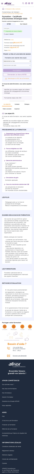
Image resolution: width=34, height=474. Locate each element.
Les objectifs (7, 104)
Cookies (4, 463)
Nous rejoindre (6, 405)
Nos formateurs (7, 393)
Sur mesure (23, 24)
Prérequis (26, 104)
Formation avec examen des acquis (16, 58)
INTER (9, 24)
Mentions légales (7, 455)
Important (17, 109)
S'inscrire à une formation (10, 420)
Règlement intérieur (8, 450)
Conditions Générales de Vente (11, 446)
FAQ (3, 416)
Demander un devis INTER (17, 74)
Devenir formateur (7, 397)
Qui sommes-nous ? (8, 384)
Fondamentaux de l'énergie (10, 12)
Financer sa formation (8, 424)
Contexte (17, 104)
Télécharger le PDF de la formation (18, 78)
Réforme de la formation (9, 429)
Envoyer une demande (20, 355)
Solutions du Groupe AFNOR (10, 401)
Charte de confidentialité (9, 459)
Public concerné (7, 109)
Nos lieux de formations (9, 388)
